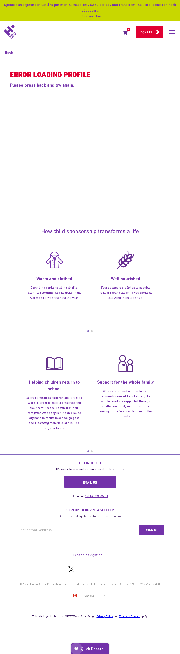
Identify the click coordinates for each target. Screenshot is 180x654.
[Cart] (125, 33)
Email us (90, 482)
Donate (146, 32)
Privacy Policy (105, 616)
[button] (88, 331)
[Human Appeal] (62, 32)
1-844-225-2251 (96, 496)
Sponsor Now (91, 16)
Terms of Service (129, 616)
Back (9, 52)
